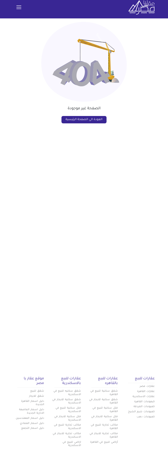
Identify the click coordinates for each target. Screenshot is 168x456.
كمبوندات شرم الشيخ (141, 411)
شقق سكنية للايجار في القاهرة (103, 401)
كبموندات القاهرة (144, 401)
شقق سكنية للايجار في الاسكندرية (66, 401)
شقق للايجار (36, 396)
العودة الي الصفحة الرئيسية (84, 119)
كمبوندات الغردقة (144, 406)
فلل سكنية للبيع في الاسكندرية (68, 410)
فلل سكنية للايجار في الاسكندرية (67, 418)
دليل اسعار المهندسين (30, 418)
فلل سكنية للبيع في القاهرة (105, 410)
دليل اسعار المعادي (32, 423)
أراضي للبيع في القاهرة (104, 442)
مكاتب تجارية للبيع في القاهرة (104, 427)
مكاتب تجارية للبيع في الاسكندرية (67, 427)
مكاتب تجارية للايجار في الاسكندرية (67, 435)
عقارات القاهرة (146, 391)
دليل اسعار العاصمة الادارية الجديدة (31, 411)
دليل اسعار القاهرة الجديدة (32, 403)
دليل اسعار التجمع (32, 428)
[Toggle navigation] (18, 7)
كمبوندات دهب (146, 416)
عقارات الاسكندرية (144, 396)
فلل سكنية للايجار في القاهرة (104, 418)
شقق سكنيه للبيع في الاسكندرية (67, 393)
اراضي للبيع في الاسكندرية (71, 444)
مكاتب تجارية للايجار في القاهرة (104, 435)
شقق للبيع (37, 391)
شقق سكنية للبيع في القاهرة (104, 393)
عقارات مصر (147, 386)
